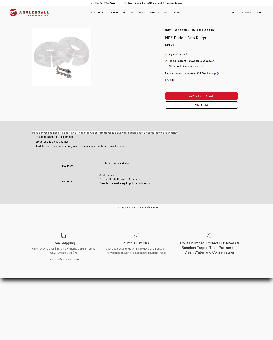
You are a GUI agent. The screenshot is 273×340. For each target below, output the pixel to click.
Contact (209, 301)
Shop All (80, 296)
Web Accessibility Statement (135, 301)
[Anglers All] (29, 12)
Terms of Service (128, 296)
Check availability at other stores (186, 66)
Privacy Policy (126, 290)
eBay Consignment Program (178, 301)
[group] (136, 3)
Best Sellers (181, 29)
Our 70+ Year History (216, 290)
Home (168, 29)
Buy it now (201, 105)
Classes (80, 307)
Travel (78, 301)
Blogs (78, 312)
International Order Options (177, 290)
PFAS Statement (128, 307)
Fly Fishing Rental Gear (174, 296)
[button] (154, 12)
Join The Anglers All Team (219, 296)
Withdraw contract (129, 312)
